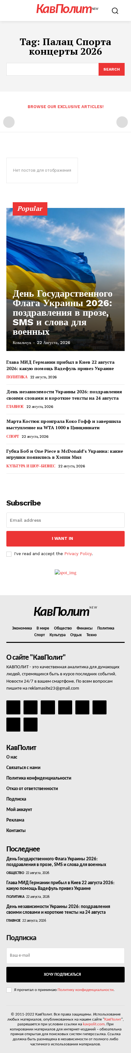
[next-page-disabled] (122, 122)
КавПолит (112, 1019)
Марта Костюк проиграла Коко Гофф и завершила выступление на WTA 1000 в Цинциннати (63, 424)
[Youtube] (31, 725)
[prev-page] (9, 122)
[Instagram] (31, 707)
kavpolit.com (94, 1024)
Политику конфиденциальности (86, 990)
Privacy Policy (78, 553)
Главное (15, 406)
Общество (15, 873)
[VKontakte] (13, 725)
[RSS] (65, 707)
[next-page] (20, 482)
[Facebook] (13, 707)
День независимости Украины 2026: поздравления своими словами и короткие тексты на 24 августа (64, 395)
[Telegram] (82, 707)
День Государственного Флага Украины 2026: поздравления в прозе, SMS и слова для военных (63, 312)
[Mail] (48, 707)
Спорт (12, 436)
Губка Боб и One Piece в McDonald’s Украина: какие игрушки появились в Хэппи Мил (64, 454)
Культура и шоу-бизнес (31, 466)
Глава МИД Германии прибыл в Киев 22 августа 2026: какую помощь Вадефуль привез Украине (60, 365)
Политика (16, 377)
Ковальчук (22, 342)
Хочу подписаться (62, 975)
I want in (62, 538)
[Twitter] (100, 707)
